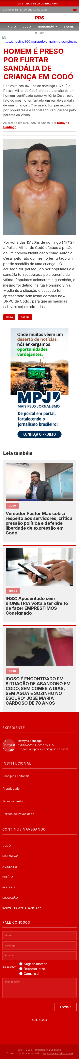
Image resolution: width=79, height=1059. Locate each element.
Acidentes (10, 866)
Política (8, 887)
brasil (13, 591)
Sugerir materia (35, 964)
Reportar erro (34, 969)
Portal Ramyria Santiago (22, 908)
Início (11, 26)
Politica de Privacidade (18, 814)
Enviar (65, 1007)
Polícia (25, 317)
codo (12, 505)
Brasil (69, 26)
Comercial (31, 974)
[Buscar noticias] (75, 10)
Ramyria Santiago (30, 741)
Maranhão (45, 26)
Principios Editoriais (15, 776)
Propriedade (11, 788)
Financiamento (12, 801)
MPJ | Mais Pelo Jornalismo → (39, 3)
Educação (10, 897)
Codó (26, 26)
